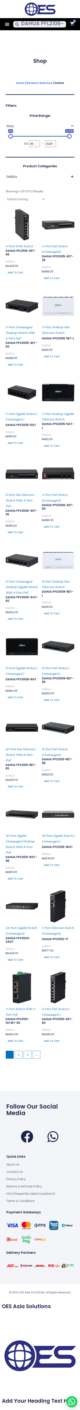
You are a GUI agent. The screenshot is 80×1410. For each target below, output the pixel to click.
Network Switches (39, 83)
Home (20, 83)
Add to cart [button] (15, 272)
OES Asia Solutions (26, 1306)
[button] (7, 24)
